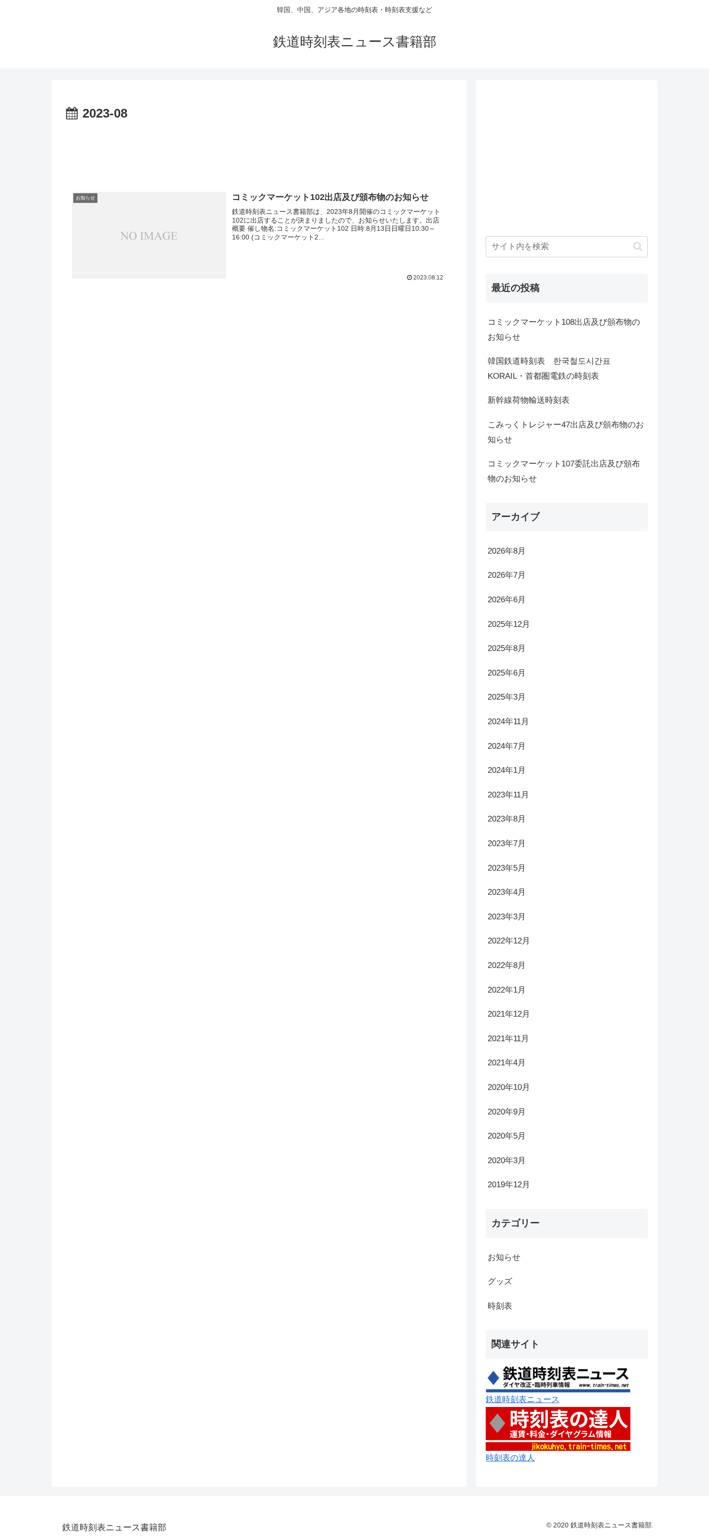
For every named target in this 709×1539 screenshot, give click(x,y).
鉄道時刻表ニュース (522, 1399)
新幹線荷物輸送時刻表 (529, 400)
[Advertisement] (259, 151)
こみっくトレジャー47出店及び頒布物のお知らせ (566, 432)
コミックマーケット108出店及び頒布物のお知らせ (564, 330)
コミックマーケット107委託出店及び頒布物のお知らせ (564, 471)
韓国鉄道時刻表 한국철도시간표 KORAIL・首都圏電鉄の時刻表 (553, 369)
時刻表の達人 (510, 1457)
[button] (637, 246)
